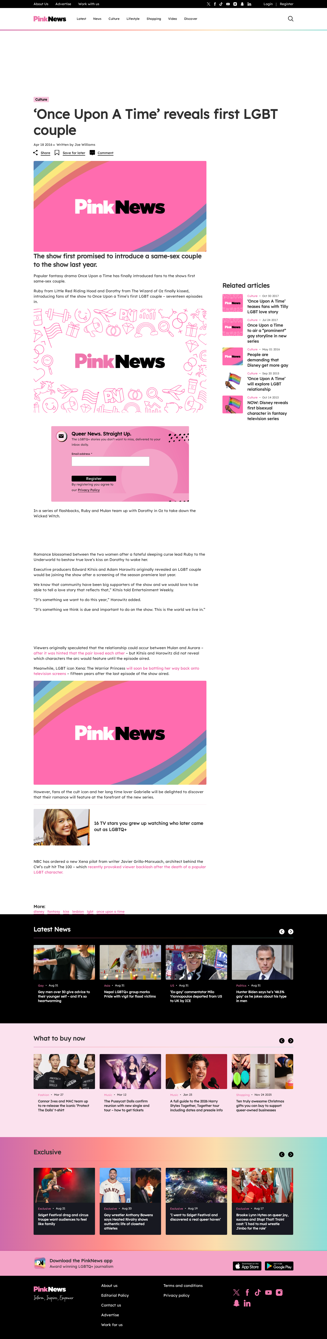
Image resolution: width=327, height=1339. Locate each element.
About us (109, 1285)
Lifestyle (133, 19)
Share (45, 153)
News (97, 19)
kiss (66, 911)
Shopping (154, 19)
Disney (39, 911)
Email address (87, 453)
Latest (81, 19)
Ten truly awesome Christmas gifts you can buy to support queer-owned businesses (260, 1105)
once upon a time (111, 911)
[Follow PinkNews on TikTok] (258, 1293)
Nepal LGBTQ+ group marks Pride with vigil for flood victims (130, 994)
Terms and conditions (183, 1285)
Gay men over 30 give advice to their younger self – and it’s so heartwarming (64, 996)
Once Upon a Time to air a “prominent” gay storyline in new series (267, 333)
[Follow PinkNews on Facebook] (247, 1293)
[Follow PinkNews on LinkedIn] (249, 4)
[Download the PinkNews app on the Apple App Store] (247, 1266)
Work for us (112, 1324)
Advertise (63, 4)
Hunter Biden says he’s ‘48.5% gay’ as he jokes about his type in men (261, 996)
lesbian (78, 911)
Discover (190, 19)
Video (172, 19)
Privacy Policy (89, 490)
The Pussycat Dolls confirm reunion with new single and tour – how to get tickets (126, 1105)
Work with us (88, 4)
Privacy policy (177, 1295)
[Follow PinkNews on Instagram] (279, 1293)
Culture (114, 19)
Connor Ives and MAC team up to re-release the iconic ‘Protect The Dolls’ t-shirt (63, 1105)
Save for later (74, 153)
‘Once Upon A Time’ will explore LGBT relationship (266, 384)
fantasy (53, 911)
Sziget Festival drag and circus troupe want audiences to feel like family (63, 1219)
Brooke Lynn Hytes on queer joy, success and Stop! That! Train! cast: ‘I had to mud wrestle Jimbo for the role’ (262, 1221)
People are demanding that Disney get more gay (267, 360)
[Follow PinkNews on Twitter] (236, 1293)
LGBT (90, 911)
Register (286, 4)
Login (268, 4)
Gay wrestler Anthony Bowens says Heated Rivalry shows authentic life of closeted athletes (128, 1221)
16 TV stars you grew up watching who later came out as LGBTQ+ (148, 826)
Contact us (111, 1305)
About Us (41, 4)
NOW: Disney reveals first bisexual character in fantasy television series (267, 410)
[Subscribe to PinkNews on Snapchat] (236, 1304)
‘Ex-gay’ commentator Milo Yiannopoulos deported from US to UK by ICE (196, 996)
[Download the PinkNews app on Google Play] (279, 1266)
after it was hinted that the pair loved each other (79, 653)
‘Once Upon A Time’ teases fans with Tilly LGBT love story (267, 306)
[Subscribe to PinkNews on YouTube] (268, 1293)
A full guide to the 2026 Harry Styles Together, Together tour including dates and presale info (196, 1105)
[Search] (290, 18)
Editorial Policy (115, 1295)
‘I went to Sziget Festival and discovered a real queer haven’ (195, 1217)
